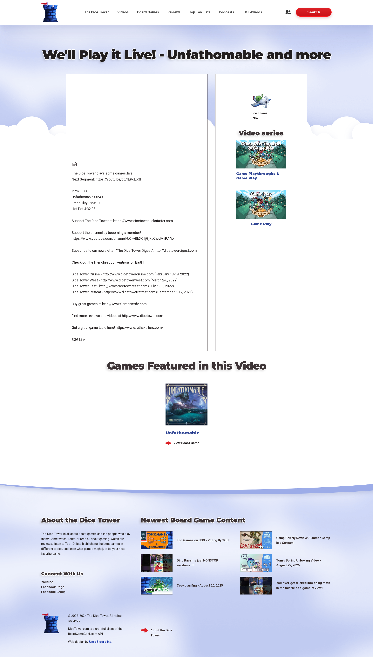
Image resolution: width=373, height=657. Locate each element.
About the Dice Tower (161, 630)
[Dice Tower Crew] (261, 100)
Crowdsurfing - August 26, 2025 (200, 585)
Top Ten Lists (199, 12)
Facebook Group (53, 592)
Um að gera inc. (100, 642)
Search (313, 12)
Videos (123, 12)
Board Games (148, 12)
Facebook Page (52, 587)
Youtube (47, 582)
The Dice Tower (96, 12)
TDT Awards (252, 12)
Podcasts (226, 12)
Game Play (261, 224)
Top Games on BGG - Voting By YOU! (203, 540)
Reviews (173, 12)
